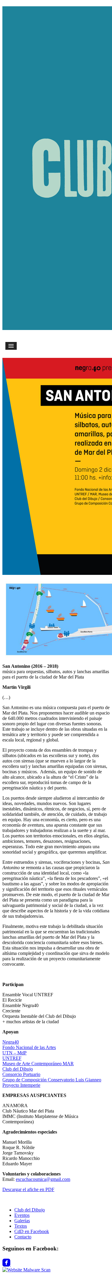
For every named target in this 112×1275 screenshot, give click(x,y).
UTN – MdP (14, 1052)
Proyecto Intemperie (21, 1085)
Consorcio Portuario (21, 1074)
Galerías (22, 1220)
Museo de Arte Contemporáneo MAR (38, 1063)
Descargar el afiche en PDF (28, 1189)
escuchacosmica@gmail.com (43, 1179)
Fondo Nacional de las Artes (29, 1047)
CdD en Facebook (31, 1231)
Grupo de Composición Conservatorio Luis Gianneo (51, 1079)
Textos (20, 1226)
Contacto (22, 1236)
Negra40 (10, 1042)
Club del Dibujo (17, 1068)
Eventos (22, 1215)
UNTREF (12, 1058)
